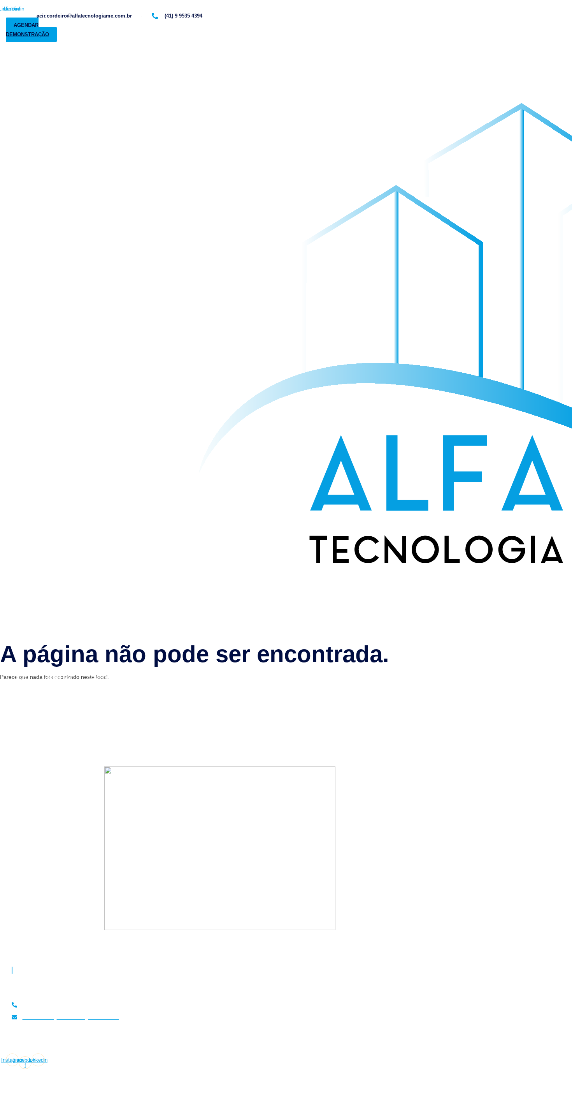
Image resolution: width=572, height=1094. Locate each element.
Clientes (136, 677)
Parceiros (221, 677)
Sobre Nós (59, 677)
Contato (258, 677)
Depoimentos (177, 677)
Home (23, 677)
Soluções (99, 677)
